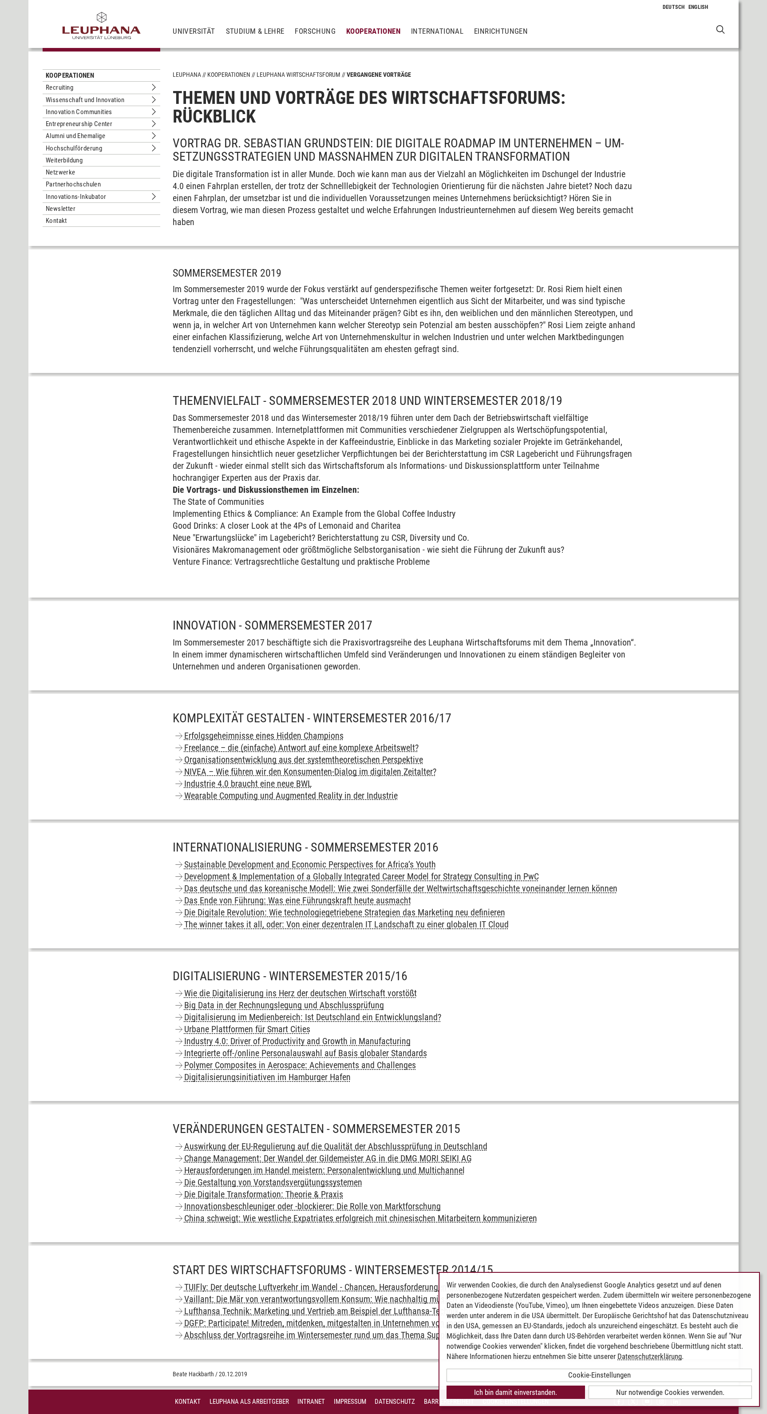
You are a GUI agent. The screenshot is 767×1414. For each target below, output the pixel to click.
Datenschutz (395, 1402)
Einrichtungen (501, 31)
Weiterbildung (64, 160)
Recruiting (59, 87)
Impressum (350, 1402)
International (437, 31)
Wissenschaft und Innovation (85, 100)
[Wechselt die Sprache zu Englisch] (698, 7)
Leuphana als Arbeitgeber (249, 1402)
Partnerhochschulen (73, 184)
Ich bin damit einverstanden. (515, 1392)
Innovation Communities (79, 112)
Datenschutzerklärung (649, 1356)
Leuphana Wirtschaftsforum (298, 74)
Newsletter (60, 209)
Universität (194, 31)
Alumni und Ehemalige (75, 136)
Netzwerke (60, 172)
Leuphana (187, 74)
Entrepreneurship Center (79, 124)
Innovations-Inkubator (76, 197)
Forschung (315, 31)
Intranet (311, 1402)
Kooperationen (373, 31)
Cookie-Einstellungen (599, 1374)
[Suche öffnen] (720, 29)
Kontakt (56, 221)
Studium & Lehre (255, 31)
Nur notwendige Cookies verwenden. (670, 1392)
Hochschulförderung (74, 148)
